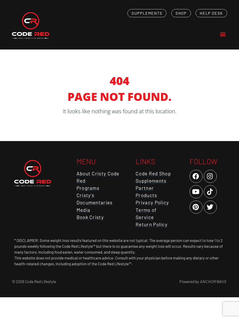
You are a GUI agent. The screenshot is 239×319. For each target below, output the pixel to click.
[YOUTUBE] (196, 191)
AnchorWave (213, 281)
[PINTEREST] (196, 207)
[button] (222, 34)
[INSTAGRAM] (210, 176)
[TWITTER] (210, 207)
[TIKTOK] (210, 191)
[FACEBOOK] (196, 176)
